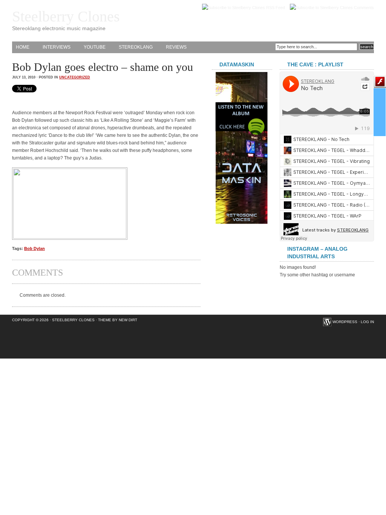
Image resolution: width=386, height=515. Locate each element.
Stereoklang (136, 47)
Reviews (176, 47)
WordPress (344, 322)
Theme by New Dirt (117, 320)
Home (22, 47)
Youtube (95, 47)
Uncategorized (74, 77)
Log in (367, 322)
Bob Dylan (34, 248)
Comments (364, 7)
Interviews (56, 47)
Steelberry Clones (66, 16)
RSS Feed (275, 7)
